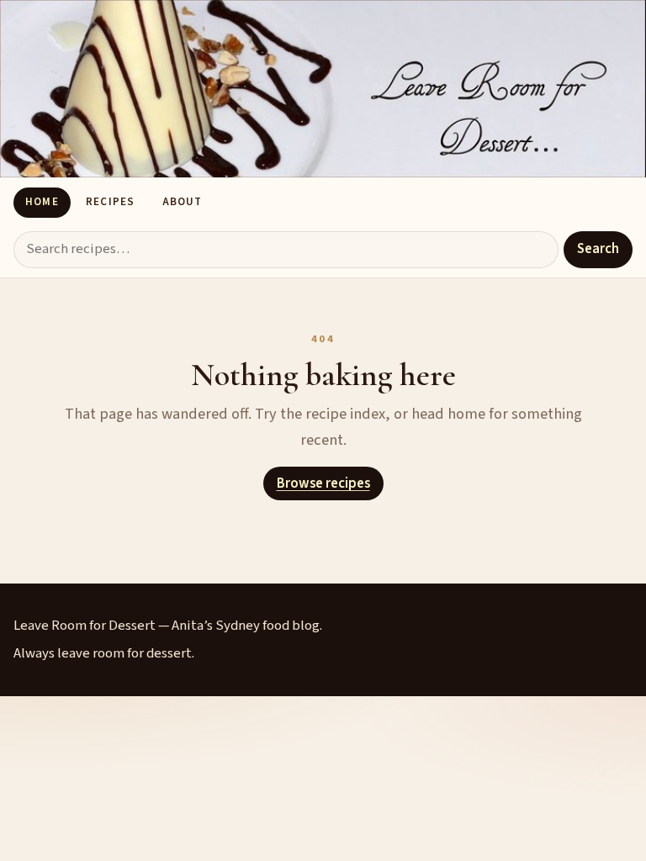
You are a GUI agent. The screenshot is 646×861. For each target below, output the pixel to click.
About (182, 201)
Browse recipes (323, 483)
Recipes (110, 201)
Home (41, 201)
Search (598, 249)
